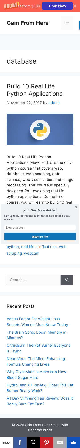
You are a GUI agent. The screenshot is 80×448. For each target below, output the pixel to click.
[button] (40, 210)
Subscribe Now (40, 236)
